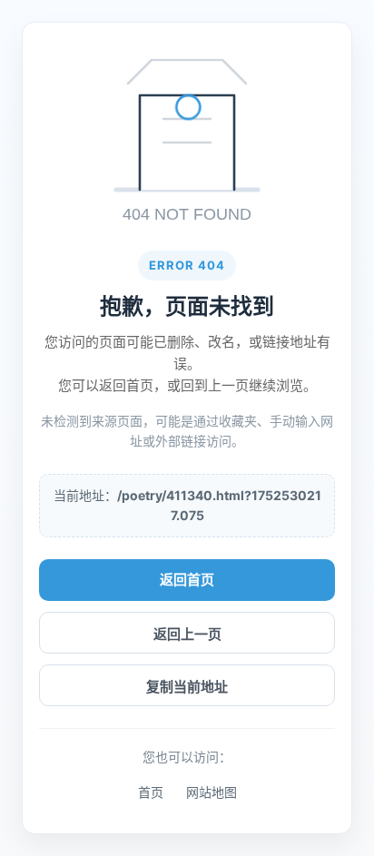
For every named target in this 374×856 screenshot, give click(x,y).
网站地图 (211, 792)
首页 (150, 792)
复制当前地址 (187, 686)
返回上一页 (187, 634)
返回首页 (187, 579)
